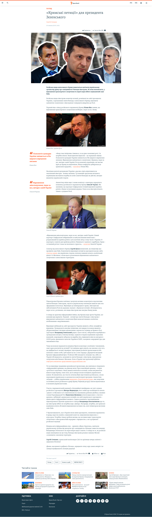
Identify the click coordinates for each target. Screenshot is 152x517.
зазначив (86, 244)
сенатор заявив (51, 253)
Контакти (52, 507)
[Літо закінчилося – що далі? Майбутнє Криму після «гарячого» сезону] (65, 485)
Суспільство (76, 473)
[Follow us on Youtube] (86, 501)
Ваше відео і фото (27, 500)
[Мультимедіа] (141, 3)
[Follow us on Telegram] (90, 501)
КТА (136, 3)
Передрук (52, 503)
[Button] (86, 30)
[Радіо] (146, 3)
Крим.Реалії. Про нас (55, 500)
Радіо (23, 503)
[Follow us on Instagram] (94, 501)
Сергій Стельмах (51, 22)
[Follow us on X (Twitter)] (81, 501)
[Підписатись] (107, 501)
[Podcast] (102, 501)
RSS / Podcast (26, 510)
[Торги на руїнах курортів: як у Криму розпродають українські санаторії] (28, 485)
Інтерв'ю (111, 473)
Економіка (38, 483)
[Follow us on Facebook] (77, 501)
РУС (131, 3)
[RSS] (98, 501)
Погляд (49, 9)
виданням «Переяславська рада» (81, 379)
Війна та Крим (39, 473)
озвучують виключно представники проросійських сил (66, 361)
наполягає (76, 167)
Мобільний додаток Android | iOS (32, 507)
